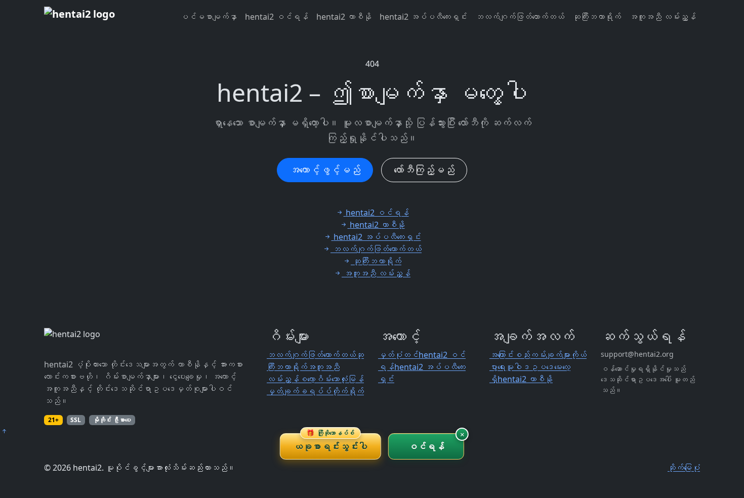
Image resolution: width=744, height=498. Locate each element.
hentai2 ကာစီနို (343, 16)
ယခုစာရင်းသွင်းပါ (330, 442)
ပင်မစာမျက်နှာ (208, 16)
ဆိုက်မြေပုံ (684, 467)
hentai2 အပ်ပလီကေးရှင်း (423, 16)
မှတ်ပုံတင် (398, 354)
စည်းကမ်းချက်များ (542, 354)
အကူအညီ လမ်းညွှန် (662, 16)
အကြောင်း (501, 354)
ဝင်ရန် (426, 446)
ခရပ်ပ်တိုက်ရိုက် (331, 391)
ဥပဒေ (542, 366)
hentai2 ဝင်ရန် (276, 16)
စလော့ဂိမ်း (315, 379)
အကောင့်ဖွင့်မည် (325, 170)
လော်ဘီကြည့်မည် (424, 170)
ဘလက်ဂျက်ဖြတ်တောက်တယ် (519, 16)
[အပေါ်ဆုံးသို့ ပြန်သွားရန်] (4, 431)
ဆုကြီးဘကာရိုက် (596, 16)
